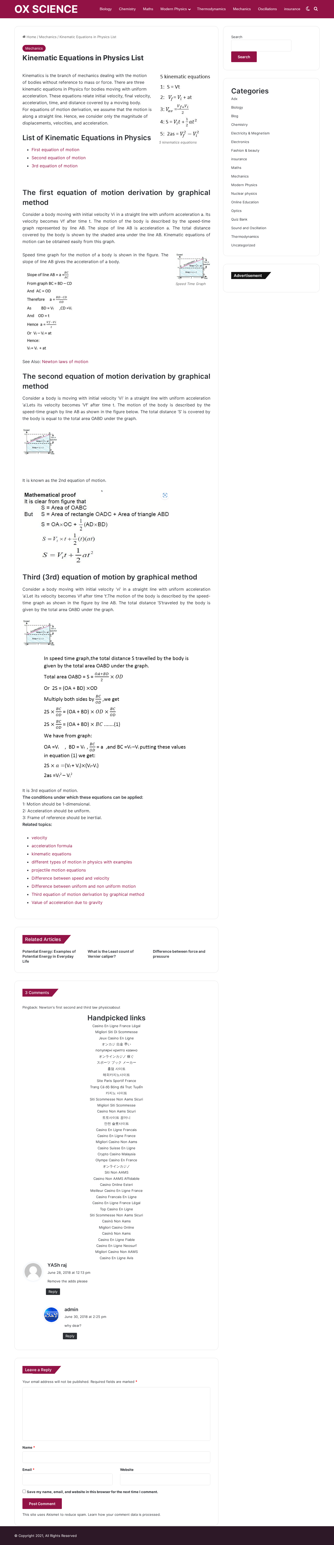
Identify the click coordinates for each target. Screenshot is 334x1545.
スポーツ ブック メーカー (116, 1062)
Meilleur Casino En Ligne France (116, 1190)
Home (31, 37)
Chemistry (127, 9)
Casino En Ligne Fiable (116, 1240)
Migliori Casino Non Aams (116, 1142)
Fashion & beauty (245, 150)
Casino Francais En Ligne (116, 1197)
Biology (106, 9)
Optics (236, 211)
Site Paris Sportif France (116, 1081)
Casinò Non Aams (116, 1221)
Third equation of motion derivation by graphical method (88, 894)
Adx (234, 99)
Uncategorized (243, 245)
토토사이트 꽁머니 (116, 1117)
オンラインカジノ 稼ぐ (116, 1056)
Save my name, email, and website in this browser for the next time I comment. (92, 1492)
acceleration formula (52, 845)
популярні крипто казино (117, 1050)
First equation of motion (55, 149)
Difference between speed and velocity (70, 878)
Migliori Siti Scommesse (116, 1105)
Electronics (240, 142)
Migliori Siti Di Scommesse (116, 1032)
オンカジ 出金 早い (116, 1044)
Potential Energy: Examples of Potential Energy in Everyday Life (49, 956)
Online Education (245, 202)
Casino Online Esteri (116, 1184)
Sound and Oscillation (248, 228)
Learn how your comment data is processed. (124, 1514)
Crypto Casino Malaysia (116, 1154)
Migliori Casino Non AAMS (116, 1252)
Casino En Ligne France (116, 1136)
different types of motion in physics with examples (82, 862)
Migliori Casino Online (116, 1227)
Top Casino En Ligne (116, 1209)
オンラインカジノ (116, 1166)
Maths (148, 9)
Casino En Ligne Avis (116, 1258)
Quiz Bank (239, 219)
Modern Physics (173, 9)
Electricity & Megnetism (250, 133)
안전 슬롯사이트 (116, 1123)
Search (236, 37)
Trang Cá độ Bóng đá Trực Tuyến (116, 1087)
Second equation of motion (59, 157)
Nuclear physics (244, 193)
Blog (234, 116)
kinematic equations (51, 853)
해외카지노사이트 (116, 1075)
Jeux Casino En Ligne (116, 1038)
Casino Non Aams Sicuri (116, 1111)
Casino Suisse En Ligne (116, 1148)
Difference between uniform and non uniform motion (84, 886)
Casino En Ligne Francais (116, 1130)
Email (28, 1469)
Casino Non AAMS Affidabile (116, 1178)
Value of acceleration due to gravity (67, 902)
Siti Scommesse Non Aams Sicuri (116, 1099)
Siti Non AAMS (116, 1172)
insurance (292, 9)
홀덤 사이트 (117, 1069)
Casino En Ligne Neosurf (116, 1246)
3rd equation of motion (54, 165)
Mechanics (242, 9)
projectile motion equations (59, 870)
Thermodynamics (211, 9)
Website (127, 1469)
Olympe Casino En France (116, 1160)
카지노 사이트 (116, 1093)
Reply (53, 1291)
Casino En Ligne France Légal (116, 1026)
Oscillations (267, 9)
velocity (39, 837)
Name (28, 1447)
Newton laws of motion (65, 361)
